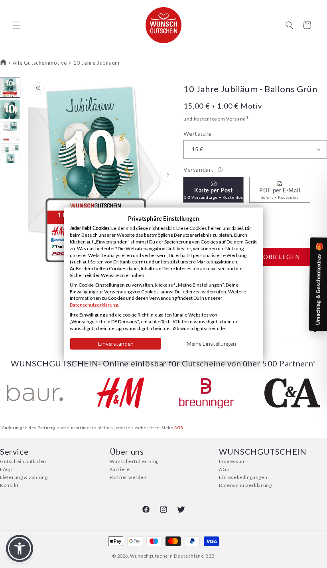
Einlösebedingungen (243, 477)
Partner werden (128, 477)
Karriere (120, 469)
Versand (236, 119)
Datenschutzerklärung (245, 485)
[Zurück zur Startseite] (3, 62)
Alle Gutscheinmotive (40, 62)
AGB (178, 427)
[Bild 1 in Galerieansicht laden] (10, 87)
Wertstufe (197, 133)
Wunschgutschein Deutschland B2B (172, 555)
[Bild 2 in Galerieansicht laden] (10, 109)
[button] (17, 25)
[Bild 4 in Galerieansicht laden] (10, 153)
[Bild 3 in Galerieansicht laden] (10, 131)
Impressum (232, 461)
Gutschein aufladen (23, 461)
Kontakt (9, 485)
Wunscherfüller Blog (134, 461)
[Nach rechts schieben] (168, 175)
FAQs (6, 469)
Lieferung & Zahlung (23, 477)
